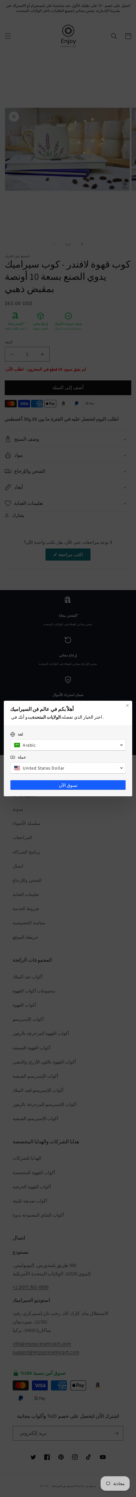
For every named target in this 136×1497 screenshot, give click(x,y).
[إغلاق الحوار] (127, 705)
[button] (68, 745)
